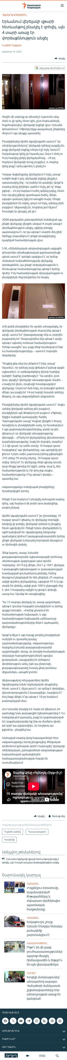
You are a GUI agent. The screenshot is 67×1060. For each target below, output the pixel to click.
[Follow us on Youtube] (21, 1021)
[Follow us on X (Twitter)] (13, 1021)
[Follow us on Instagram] (36, 1021)
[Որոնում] (57, 1055)
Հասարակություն (14, 14)
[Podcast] (52, 1021)
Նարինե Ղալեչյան (11, 45)
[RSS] (44, 1021)
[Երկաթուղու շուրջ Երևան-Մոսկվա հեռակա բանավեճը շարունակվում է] (14, 921)
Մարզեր (31, 973)
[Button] (59, 58)
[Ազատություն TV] (28, 1055)
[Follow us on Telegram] (28, 1021)
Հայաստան (33, 883)
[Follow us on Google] (60, 1021)
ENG (42, 1055)
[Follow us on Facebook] (5, 1021)
